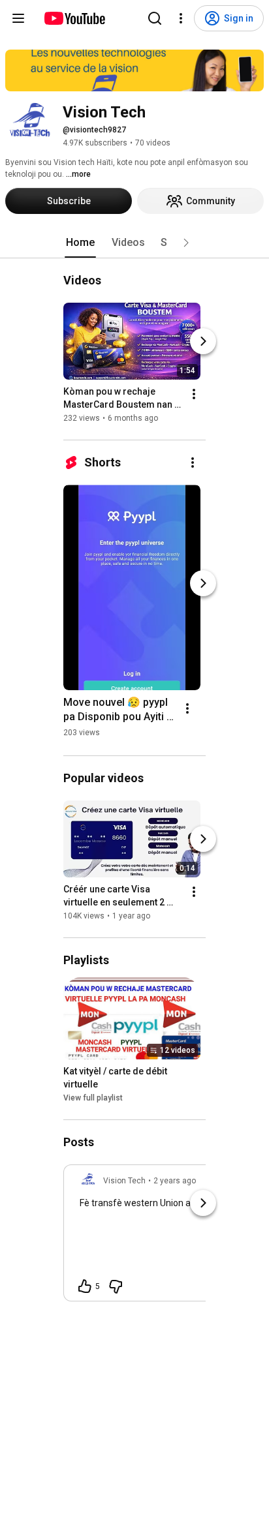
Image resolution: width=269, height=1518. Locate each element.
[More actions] (194, 394)
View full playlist (93, 1097)
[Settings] (181, 18)
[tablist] (134, 242)
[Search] (155, 18)
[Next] (203, 341)
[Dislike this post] (115, 1286)
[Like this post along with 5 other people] (84, 1286)
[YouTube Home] (74, 18)
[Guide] (18, 18)
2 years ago (174, 1180)
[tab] (80, 242)
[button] (186, 242)
